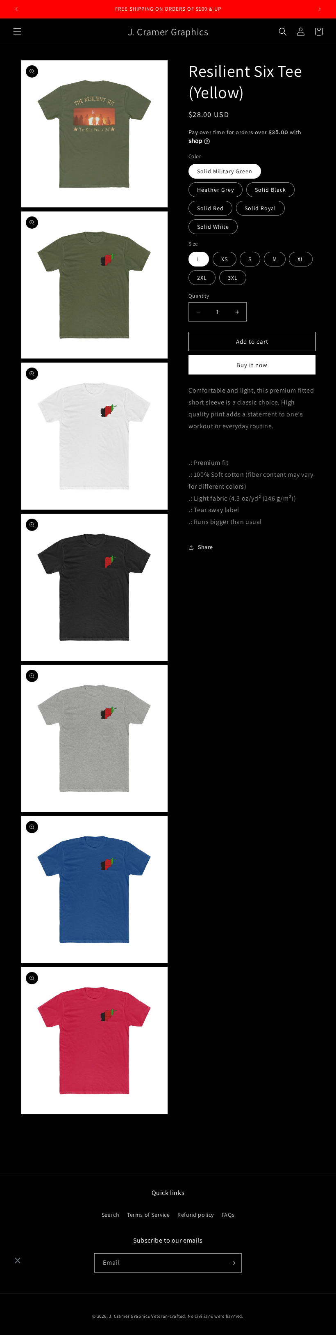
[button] (17, 32)
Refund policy (195, 1214)
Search (111, 1214)
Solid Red (210, 208)
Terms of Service (148, 1214)
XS (224, 259)
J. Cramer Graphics (129, 1316)
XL (300, 259)
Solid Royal (260, 208)
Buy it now (252, 365)
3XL (233, 277)
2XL (202, 277)
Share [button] (205, 547)
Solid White (213, 226)
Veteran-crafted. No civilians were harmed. (197, 1316)
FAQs (228, 1214)
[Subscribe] (232, 1263)
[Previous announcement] (16, 9)
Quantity (198, 295)
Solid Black (270, 189)
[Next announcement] (320, 9)
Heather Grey (215, 189)
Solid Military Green (224, 171)
